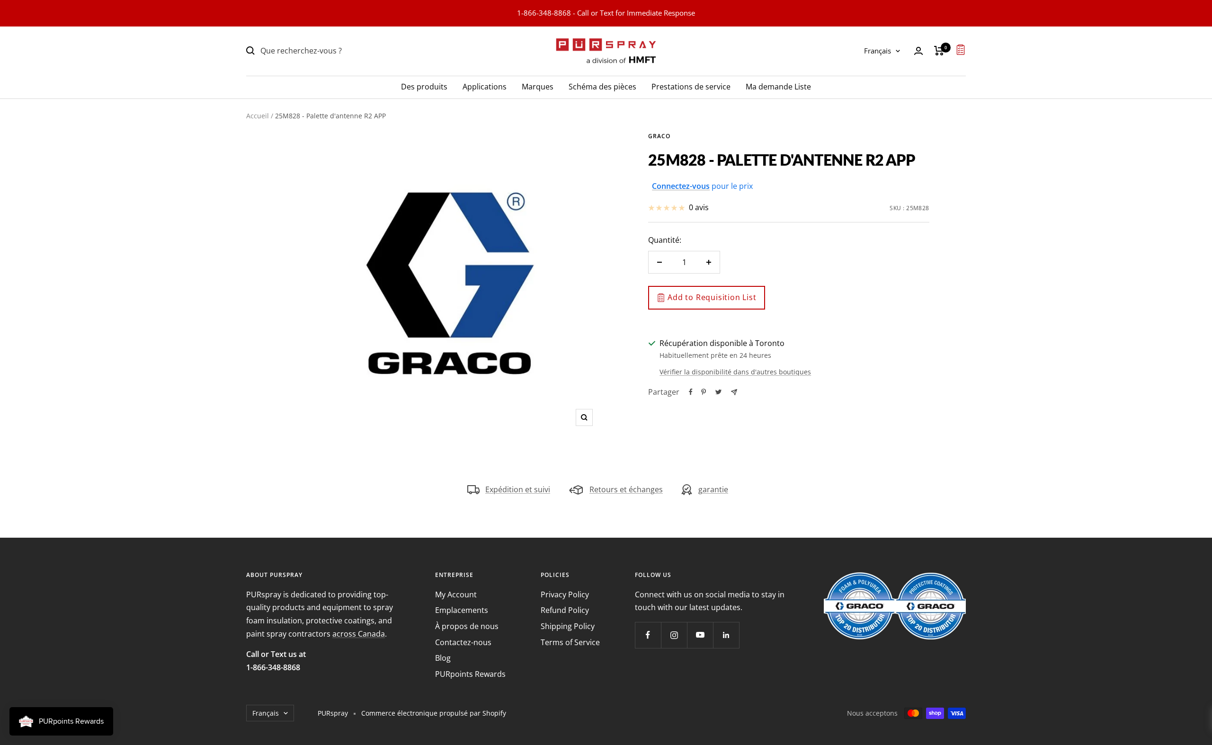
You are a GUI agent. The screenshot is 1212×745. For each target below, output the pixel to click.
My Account (456, 594)
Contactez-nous (463, 642)
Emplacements (461, 610)
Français (877, 50)
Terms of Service (570, 642)
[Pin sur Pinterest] (703, 392)
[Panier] (939, 50)
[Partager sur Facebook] (691, 392)
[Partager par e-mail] (734, 392)
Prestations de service (691, 86)
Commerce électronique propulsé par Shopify (433, 713)
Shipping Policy (568, 626)
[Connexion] (918, 51)
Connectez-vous (681, 186)
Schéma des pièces (602, 86)
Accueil (257, 115)
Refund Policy (565, 610)
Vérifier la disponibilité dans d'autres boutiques (735, 371)
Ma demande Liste (778, 86)
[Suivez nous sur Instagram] (674, 635)
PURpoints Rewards (470, 674)
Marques (537, 86)
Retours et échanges (626, 489)
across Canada (358, 634)
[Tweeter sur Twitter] (718, 392)
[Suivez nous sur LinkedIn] (726, 635)
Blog (443, 658)
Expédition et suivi (517, 489)
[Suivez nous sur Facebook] (648, 635)
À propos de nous (467, 626)
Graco (659, 136)
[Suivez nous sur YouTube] (700, 635)
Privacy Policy (565, 594)
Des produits (424, 86)
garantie (713, 489)
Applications (485, 86)
